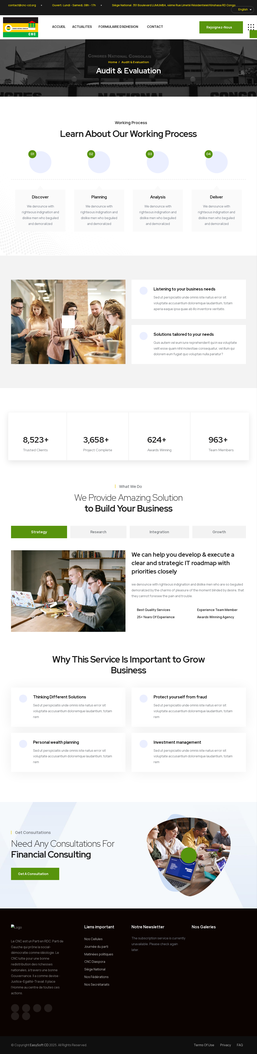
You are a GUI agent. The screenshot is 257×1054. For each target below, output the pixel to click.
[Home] (20, 27)
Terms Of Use (204, 1045)
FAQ (240, 1045)
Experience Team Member (217, 610)
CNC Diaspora (94, 961)
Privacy (225, 1045)
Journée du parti (96, 946)
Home (112, 62)
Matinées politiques (98, 954)
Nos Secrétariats (96, 984)
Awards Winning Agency (215, 617)
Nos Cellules (93, 939)
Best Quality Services (153, 610)
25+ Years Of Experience (156, 617)
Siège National (94, 969)
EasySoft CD (39, 1045)
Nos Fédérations (96, 977)
